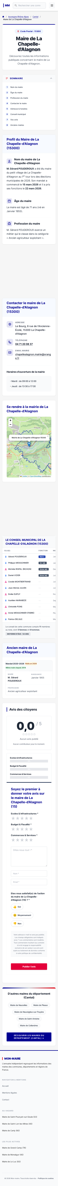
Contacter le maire (17, 103)
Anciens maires (15, 125)
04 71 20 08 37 (24, 344)
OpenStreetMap (36, 476)
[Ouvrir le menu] (52, 5)
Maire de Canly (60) (11, 1130)
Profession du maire (17, 98)
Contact (5, 1099)
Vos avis (12, 119)
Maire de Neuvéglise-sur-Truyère (29, 1012)
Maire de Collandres (29, 1025)
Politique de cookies (46, 1178)
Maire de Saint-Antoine (29, 1019)
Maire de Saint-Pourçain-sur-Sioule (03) (19, 1117)
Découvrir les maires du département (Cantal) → (29, 1036)
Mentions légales (9, 1093)
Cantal (35, 16)
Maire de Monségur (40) (12, 1154)
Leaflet (24, 476)
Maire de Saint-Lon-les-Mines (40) (17, 1124)
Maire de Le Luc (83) (11, 1161)
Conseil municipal (16, 114)
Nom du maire (15, 87)
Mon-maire (12, 1058)
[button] (29, 444)
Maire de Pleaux (40, 1005)
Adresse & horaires (17, 109)
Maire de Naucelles (18, 1005)
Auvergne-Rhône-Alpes (18, 16)
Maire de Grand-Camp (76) (14, 1148)
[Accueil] (3, 17)
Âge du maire (14, 92)
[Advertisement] (29, 271)
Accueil (5, 1086)
